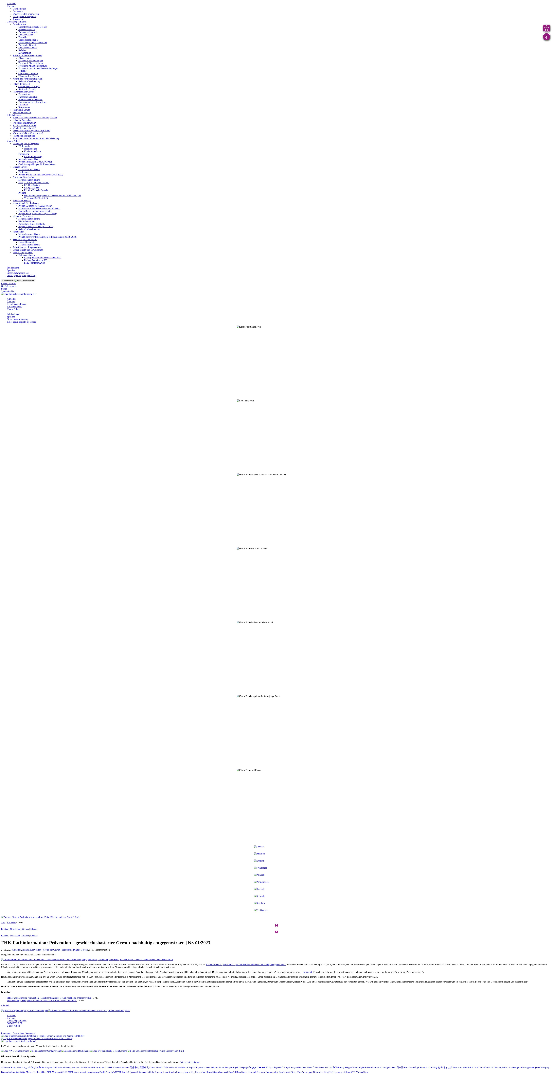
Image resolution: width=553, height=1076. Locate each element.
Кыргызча (457, 1067)
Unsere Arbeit (13, 141)
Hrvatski (159, 1067)
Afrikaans (5, 1067)
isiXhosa (347, 1072)
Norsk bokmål (79, 1072)
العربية (27, 1067)
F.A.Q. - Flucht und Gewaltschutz (33, 182)
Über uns (11, 6)
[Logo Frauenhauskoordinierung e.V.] (18, 294)
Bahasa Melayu (8, 1072)
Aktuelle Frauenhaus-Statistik (90, 1010)
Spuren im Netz (8, 291)
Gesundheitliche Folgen (29, 86)
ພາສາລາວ (468, 1067)
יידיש (353, 1072)
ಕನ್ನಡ (416, 1067)
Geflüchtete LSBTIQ (28, 73)
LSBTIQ (22, 71)
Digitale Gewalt (25, 34)
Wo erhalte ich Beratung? (24, 123)
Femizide (22, 37)
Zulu (365, 1072)
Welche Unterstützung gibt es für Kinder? (31, 130)
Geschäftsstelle (19, 8)
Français (229, 1067)
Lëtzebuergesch (514, 1067)
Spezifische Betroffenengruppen (27, 55)
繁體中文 (144, 1067)
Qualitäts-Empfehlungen (37, 1010)
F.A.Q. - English (31, 187)
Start (3, 922)
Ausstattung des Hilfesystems (26, 143)
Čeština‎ (167, 1067)
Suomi (221, 1067)
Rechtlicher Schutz (21, 110)
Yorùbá (359, 1072)
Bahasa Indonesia (373, 1067)
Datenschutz (18, 1033)
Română (125, 1072)
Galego (242, 1067)
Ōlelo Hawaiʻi (319, 1067)
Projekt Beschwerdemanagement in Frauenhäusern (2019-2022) (47, 237)
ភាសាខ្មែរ (434, 1067)
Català (108, 1067)
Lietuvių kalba (500, 1067)
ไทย (288, 1072)
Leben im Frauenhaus (22, 120)
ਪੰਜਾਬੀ (118, 1072)
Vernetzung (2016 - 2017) (36, 198)
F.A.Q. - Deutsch (32, 185)
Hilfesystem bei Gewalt (23, 91)
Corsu (152, 1067)
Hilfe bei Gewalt (14, 115)
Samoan (142, 1072)
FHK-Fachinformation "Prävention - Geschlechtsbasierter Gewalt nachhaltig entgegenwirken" (50, 998)
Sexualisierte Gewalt (27, 47)
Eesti (208, 1067)
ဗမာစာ (63, 1072)
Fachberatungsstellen (27, 97)
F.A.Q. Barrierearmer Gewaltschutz (34, 211)
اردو (311, 1072)
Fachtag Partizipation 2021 (36, 260)
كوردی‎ (449, 1067)
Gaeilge (385, 1067)
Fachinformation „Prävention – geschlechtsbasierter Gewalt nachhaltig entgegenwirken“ (246, 964)
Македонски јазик (531, 1067)
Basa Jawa (409, 1067)
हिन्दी (335, 1067)
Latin (476, 1067)
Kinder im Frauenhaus (23, 216)
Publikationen (13, 267)
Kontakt (4, 929)
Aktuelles (11, 3)
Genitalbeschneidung (28, 40)
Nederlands (183, 1067)
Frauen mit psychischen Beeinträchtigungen (38, 68)
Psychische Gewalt (27, 45)
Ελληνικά (270, 1067)
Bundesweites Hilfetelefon (30, 99)
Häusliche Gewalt (26, 29)
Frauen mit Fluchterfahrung (30, 63)
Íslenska (356, 1067)
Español (232, 1072)
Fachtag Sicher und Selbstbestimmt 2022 (42, 257)
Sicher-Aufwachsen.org (29, 81)
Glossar (33, 929)
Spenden (11, 270)
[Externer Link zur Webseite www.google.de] (40, 917)
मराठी (49, 1072)
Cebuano (115, 1067)
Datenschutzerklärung (189, 1062)
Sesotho (172, 1072)
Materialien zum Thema (29, 159)
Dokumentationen (26, 255)
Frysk (235, 1067)
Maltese (29, 1072)
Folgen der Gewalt (21, 84)
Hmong (340, 1067)
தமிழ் (275, 1072)
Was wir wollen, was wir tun (26, 14)
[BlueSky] (276, 926)
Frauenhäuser (24, 94)
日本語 (400, 1067)
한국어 (441, 1067)
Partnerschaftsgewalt (27, 32)
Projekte (22, 193)
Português (110, 1072)
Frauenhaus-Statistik (22, 200)
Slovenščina (211, 1072)
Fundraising (23, 154)
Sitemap (25, 929)
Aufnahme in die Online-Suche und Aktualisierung (36, 138)
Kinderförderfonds (32, 151)
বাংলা (83, 1067)
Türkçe (293, 1072)
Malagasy (545, 1067)
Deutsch (261, 1067)
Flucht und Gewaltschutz (24, 177)
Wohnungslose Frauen (28, 76)
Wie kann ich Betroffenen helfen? (28, 133)
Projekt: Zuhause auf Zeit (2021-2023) (35, 226)
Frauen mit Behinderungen (30, 60)
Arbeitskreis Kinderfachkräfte (31, 224)
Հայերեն (36, 1067)
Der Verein (18, 11)
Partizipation (18, 231)
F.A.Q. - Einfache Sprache (36, 190)
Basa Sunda (241, 1072)
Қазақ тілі (424, 1067)
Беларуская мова (72, 1067)
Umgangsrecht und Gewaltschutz (28, 250)
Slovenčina (200, 1072)
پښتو (96, 1072)
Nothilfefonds (30, 148)
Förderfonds (24, 146)
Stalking (22, 50)
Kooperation (24, 107)
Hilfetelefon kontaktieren (24, 136)
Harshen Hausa (305, 1067)
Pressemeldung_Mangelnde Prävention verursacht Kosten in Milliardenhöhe (42, 1000)
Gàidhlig (150, 1072)
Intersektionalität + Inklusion (26, 203)
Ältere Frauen (24, 58)
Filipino (214, 1067)
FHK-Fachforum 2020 (34, 263)
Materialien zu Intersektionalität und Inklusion (39, 208)
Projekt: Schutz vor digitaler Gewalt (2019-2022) (40, 174)
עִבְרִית (329, 1067)
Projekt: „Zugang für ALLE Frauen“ (35, 206)
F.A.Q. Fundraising (33, 156)
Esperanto (200, 1067)
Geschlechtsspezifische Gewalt (32, 27)
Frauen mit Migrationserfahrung (32, 66)
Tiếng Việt (328, 1072)
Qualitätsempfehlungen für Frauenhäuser (36, 164)
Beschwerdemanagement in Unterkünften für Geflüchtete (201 (52, 195)
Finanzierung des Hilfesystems (32, 102)
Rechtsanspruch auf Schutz (25, 239)
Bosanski (89, 1067)
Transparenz (18, 19)
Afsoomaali (222, 1072)
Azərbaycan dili (48, 1067)
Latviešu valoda (486, 1067)
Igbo (362, 1067)
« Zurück (5, 1005)
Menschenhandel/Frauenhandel (32, 42)
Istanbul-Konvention (22, 112)
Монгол (56, 1072)
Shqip (13, 1067)
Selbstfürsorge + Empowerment (27, 247)
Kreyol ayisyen (291, 1067)
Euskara (60, 1067)
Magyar (348, 1067)
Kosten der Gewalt (27, 89)
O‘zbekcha (318, 1072)
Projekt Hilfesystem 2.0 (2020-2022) (35, 161)
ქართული (251, 1067)
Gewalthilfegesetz (26, 242)
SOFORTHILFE (14, 1023)
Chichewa (124, 1067)
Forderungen (24, 172)
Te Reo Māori (40, 1072)
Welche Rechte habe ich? (24, 128)
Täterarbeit (23, 104)
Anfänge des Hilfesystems (24, 16)
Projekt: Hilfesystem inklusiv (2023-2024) (37, 213)
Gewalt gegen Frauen (16, 21)
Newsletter (15, 929)
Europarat (307, 972)
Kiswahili (252, 1072)
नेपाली (70, 1072)
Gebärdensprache (9, 286)
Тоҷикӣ (269, 1072)
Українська (302, 1072)
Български (99, 1067)
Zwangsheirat (24, 53)
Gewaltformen (19, 24)
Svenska (261, 1072)
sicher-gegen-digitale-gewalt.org (21, 275)
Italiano (392, 1067)
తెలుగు (282, 1072)
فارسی (90, 1072)
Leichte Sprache (8, 283)
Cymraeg (338, 1072)
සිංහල (192, 1072)
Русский (134, 1072)
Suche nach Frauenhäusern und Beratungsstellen (35, 117)
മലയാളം (20, 1072)
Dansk (174, 1067)
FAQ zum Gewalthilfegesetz (117, 1010)
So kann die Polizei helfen (24, 125)
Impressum (6, 1033)
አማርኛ (20, 1067)
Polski (102, 1072)
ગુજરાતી (279, 1067)
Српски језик (161, 1072)
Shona (179, 1072)
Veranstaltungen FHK (23, 252)
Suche (4, 289)
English (192, 1067)
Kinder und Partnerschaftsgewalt (27, 78)
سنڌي (185, 1072)
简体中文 (134, 1067)
